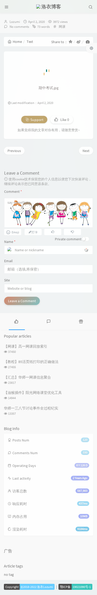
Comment (13, 191)
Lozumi (15, 21)
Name (10, 241)
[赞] (52, 231)
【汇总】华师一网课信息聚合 (27, 377)
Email (8, 261)
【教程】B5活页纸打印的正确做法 (31, 361)
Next (86, 150)
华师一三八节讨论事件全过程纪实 (31, 408)
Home (17, 41)
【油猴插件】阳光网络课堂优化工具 (33, 392)
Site (7, 280)
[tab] (16, 321)
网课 (62, 26)
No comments (19, 26)
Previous (14, 150)
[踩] (72, 231)
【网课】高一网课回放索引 (25, 346)
